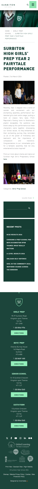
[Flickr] (30, 438)
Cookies (28, 474)
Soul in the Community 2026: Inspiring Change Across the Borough (19, 267)
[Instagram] (20, 438)
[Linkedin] (25, 438)
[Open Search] (27, 4)
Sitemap (6, 474)
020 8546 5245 (20, 389)
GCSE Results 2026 (14, 234)
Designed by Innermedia (18, 481)
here (5, 159)
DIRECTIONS (19, 333)
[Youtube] (16, 438)
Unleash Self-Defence (16, 258)
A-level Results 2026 (16, 253)
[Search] (29, 208)
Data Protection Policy (24, 475)
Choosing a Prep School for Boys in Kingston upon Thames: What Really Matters (19, 243)
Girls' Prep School (19, 188)
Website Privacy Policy (17, 474)
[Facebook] (11, 438)
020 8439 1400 (20, 358)
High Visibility (28, 466)
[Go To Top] (19, 292)
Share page (27, 198)
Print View (8, 466)
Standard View (18, 466)
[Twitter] (7, 438)
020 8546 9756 (20, 327)
